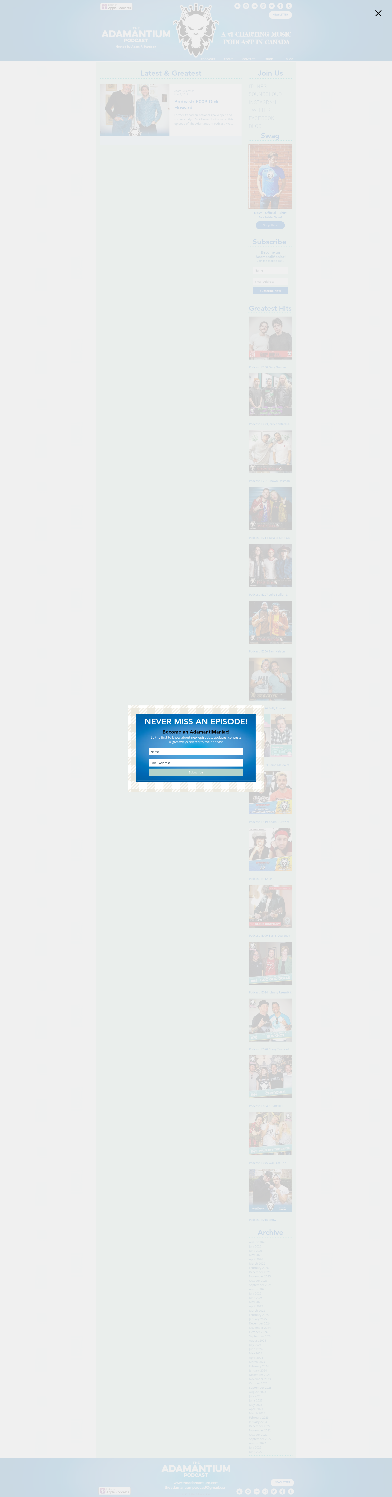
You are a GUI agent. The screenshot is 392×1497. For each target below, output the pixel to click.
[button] (378, 13)
